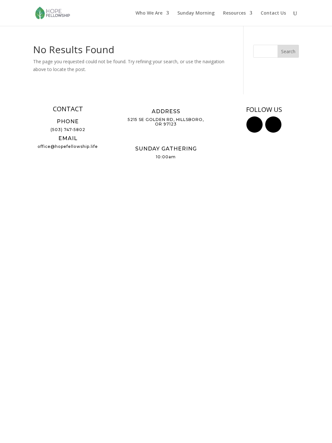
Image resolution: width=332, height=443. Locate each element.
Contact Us (273, 13)
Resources (234, 13)
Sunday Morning (196, 13)
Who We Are (149, 13)
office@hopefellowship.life (68, 146)
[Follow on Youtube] (273, 124)
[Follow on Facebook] (254, 124)
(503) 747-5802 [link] (68, 129)
